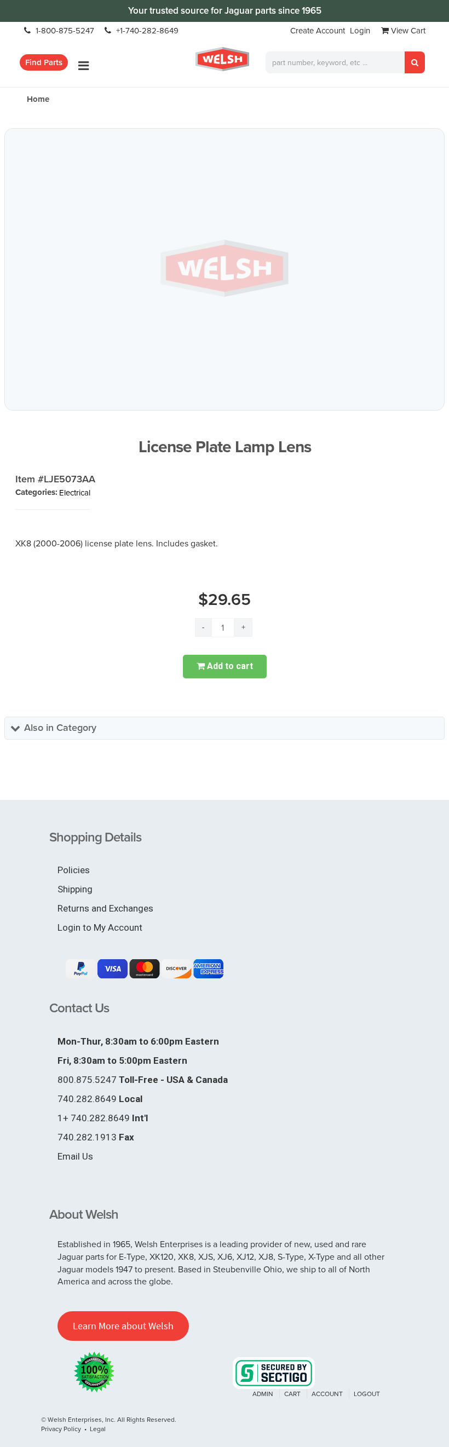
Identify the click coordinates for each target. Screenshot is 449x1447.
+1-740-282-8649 (146, 30)
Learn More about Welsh (123, 1325)
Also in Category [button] (60, 727)
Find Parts (43, 62)
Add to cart (229, 666)
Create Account (317, 30)
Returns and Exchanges (105, 908)
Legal (98, 1428)
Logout (367, 1393)
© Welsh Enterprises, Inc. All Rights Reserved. (108, 1419)
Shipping (75, 889)
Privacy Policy (61, 1428)
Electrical (74, 492)
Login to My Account (99, 927)
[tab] (224, 728)
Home (38, 99)
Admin (262, 1393)
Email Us (75, 1156)
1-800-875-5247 (63, 30)
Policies (73, 869)
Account (327, 1393)
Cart (292, 1393)
